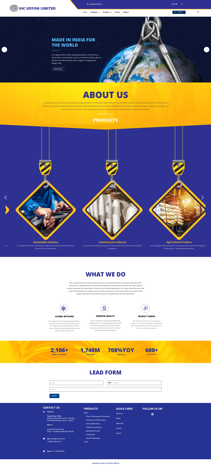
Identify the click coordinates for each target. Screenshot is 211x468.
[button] (179, 12)
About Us (119, 413)
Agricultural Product (93, 431)
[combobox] (110, 383)
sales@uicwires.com (58, 439)
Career (117, 12)
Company (94, 12)
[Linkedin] (152, 414)
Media (118, 418)
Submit (54, 396)
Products (106, 12)
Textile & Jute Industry (94, 427)
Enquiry (126, 12)
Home (85, 12)
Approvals (119, 423)
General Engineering (93, 438)
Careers (119, 428)
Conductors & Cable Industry (96, 420)
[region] (105, 49)
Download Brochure (95, 4)
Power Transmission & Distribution (98, 416)
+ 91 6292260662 (58, 451)
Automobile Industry (93, 424)
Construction (90, 434)
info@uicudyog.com (54, 441)
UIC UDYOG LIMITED (112, 463)
